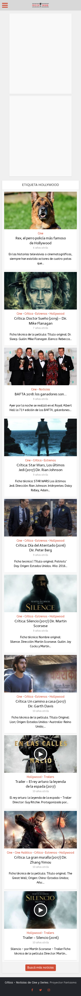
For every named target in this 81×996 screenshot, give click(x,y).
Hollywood (57, 313)
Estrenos (41, 313)
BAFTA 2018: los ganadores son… (40, 394)
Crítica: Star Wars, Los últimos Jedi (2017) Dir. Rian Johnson (41, 467)
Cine (40, 233)
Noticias (44, 389)
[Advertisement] (40, 53)
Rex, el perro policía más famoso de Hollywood (40, 240)
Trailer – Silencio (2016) (41, 937)
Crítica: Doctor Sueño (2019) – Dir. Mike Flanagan (40, 320)
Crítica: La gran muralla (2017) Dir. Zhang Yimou (40, 859)
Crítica (29, 313)
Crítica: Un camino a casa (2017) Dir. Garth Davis (41, 703)
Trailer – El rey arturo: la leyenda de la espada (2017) (40, 784)
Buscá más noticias (40, 967)
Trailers (49, 777)
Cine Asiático (23, 852)
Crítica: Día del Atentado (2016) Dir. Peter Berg (40, 547)
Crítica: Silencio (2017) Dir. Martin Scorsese (41, 623)
